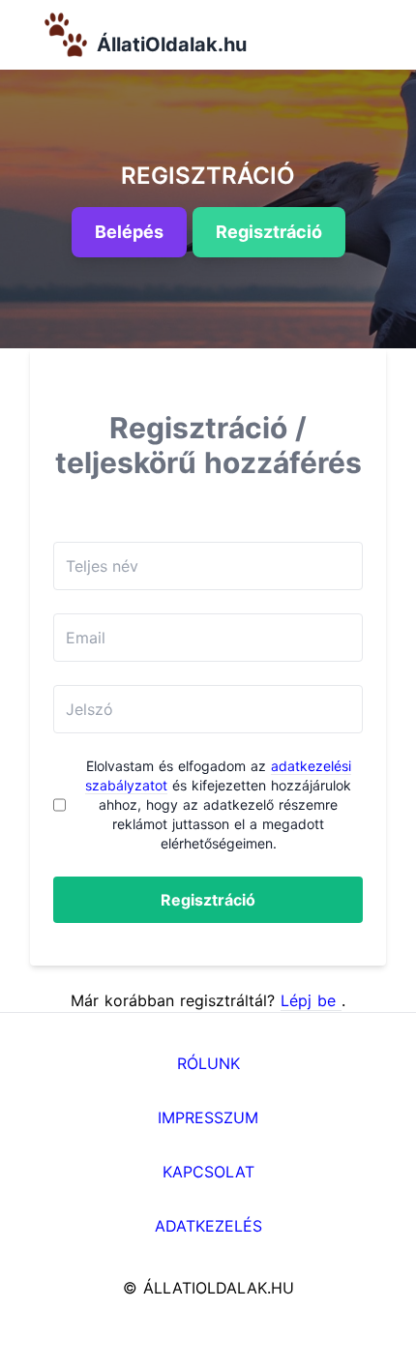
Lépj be (311, 1000)
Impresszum (208, 1117)
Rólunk (208, 1063)
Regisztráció (208, 899)
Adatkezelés (208, 1225)
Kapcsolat (208, 1171)
